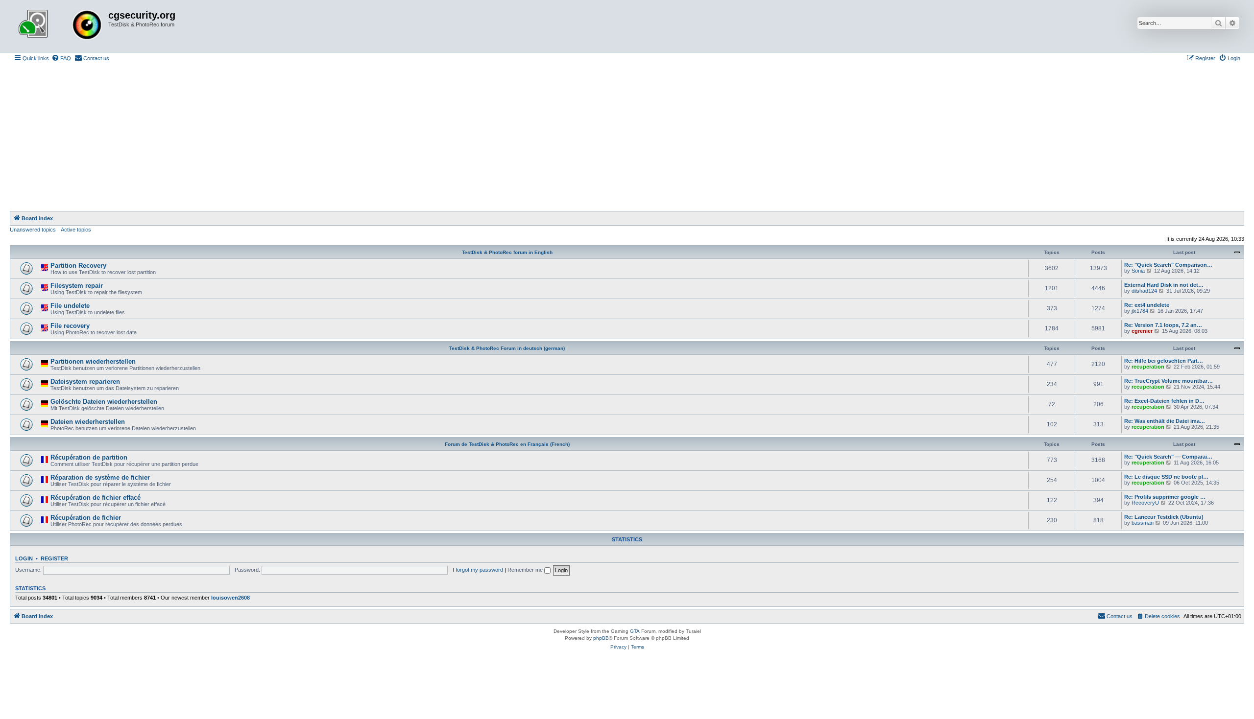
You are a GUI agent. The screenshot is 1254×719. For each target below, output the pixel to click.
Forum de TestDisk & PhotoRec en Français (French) (507, 444)
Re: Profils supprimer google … (1165, 497)
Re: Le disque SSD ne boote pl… (1166, 477)
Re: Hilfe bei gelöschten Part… (1163, 361)
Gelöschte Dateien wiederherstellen (103, 401)
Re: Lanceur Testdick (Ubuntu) (1164, 517)
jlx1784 (1140, 311)
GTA (635, 631)
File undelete (70, 305)
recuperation (1148, 367)
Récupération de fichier (85, 517)
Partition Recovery (78, 265)
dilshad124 (1144, 291)
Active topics (76, 229)
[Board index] (60, 25)
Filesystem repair (76, 285)
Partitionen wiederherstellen (93, 361)
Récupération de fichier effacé (95, 497)
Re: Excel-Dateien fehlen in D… (1164, 401)
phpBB (601, 638)
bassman (1143, 523)
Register (54, 558)
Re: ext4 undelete (1146, 305)
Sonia (1138, 271)
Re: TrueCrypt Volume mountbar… (1168, 381)
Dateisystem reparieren (85, 381)
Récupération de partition (88, 457)
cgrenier (1142, 331)
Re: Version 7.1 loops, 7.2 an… (1163, 325)
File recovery (70, 325)
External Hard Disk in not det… (1164, 285)
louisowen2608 (230, 598)
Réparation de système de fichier (100, 477)
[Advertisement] (627, 137)
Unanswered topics (33, 229)
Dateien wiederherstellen (87, 421)
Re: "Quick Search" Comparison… (1168, 265)
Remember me (525, 570)
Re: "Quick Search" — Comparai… (1168, 457)
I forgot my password (478, 570)
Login (24, 558)
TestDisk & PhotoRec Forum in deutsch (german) (507, 348)
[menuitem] (61, 58)
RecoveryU (1145, 503)
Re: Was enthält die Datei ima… (1164, 421)
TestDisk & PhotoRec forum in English (507, 252)
